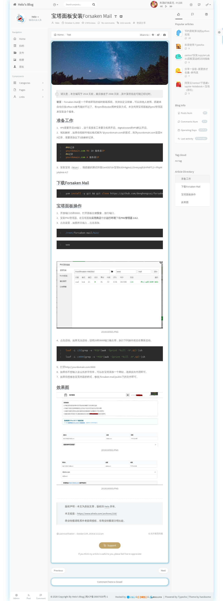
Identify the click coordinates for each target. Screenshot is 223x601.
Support (111, 545)
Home (60, 34)
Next (163, 570)
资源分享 (141, 22)
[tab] (179, 14)
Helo (57, 22)
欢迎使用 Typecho (194, 44)
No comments (107, 22)
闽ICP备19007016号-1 (96, 596)
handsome (205, 596)
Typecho (182, 596)
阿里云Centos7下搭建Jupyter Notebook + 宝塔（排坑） (197, 86)
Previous (58, 570)
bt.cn (75, 167)
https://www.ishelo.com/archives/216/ (97, 513)
